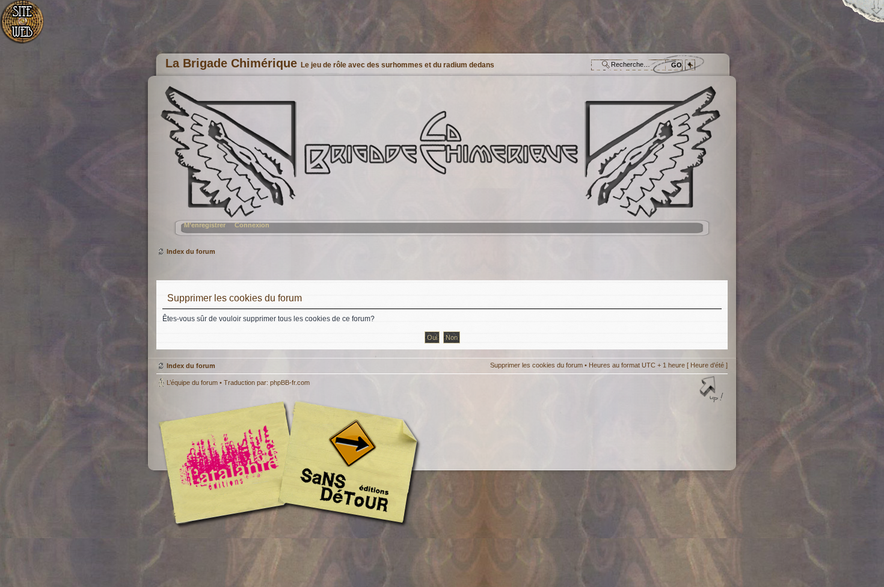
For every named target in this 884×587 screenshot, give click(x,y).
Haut (713, 390)
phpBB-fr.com (290, 382)
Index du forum (440, 165)
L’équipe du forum (192, 382)
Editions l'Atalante (291, 462)
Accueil (28, 27)
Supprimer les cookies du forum (536, 365)
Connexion (252, 225)
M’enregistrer (205, 225)
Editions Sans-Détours (346, 464)
